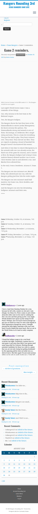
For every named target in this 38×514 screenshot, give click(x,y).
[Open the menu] (34, 12)
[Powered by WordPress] (31, 508)
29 (34, 471)
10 (9, 464)
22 (34, 468)
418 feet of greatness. (12, 368)
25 (14, 471)
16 (4, 468)
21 (29, 468)
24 (9, 471)
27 (24, 471)
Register (7, 20)
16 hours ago (15, 389)
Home (3, 45)
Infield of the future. (25, 430)
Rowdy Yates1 (10, 410)
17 (9, 468)
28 (29, 471)
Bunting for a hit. (6, 389)
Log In (6, 18)
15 (34, 464)
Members (19, 496)
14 (29, 464)
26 (19, 471)
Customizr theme (24, 511)
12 (19, 464)
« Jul (3, 481)
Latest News (19, 493)
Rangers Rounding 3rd (19, 3)
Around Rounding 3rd (19, 491)
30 (4, 475)
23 (4, 471)
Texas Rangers (12, 45)
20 (24, 468)
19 (19, 468)
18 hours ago (15, 405)
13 (24, 464)
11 (14, 464)
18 (14, 468)
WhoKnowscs (10, 385)
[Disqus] (19, 270)
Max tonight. (29, 372)
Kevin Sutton (10, 57)
